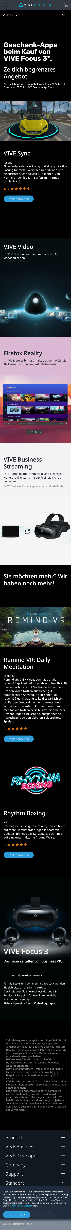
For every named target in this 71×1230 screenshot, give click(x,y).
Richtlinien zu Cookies (21, 1205)
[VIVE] (35, 4)
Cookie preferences (16, 1224)
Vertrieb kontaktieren (25, 975)
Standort (15, 1183)
